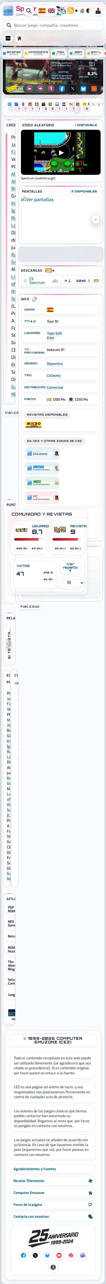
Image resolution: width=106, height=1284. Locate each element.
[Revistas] (29, 107)
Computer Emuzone (29, 1193)
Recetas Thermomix (29, 1181)
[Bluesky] (83, 88)
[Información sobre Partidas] (54, 59)
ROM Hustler (14, 949)
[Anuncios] (22, 107)
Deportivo (55, 364)
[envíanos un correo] (63, 10)
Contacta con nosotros (31, 1216)
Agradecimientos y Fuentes (35, 1169)
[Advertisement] (60, 646)
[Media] (56, 107)
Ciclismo (53, 375)
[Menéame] (94, 88)
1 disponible (86, 125)
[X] (72, 88)
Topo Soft (54, 333)
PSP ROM (11, 909)
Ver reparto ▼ (70, 567)
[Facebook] (62, 88)
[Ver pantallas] (61, 218)
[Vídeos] (63, 107)
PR (98, 11)
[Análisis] (8, 107)
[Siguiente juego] (40, 88)
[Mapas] (35, 107)
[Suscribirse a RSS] (71, 10)
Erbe (50, 338)
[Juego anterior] (29, 88)
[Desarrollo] (70, 107)
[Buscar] (29, 11)
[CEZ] (42, 453)
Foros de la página (28, 1204)
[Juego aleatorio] (51, 88)
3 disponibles (84, 191)
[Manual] (15, 107)
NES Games (13, 923)
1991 (26, 75)
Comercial (55, 387)
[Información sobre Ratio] (54, 72)
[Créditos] (76, 107)
